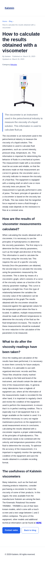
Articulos (13, 64)
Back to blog (30, 530)
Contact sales (11, 530)
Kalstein (9, 8)
